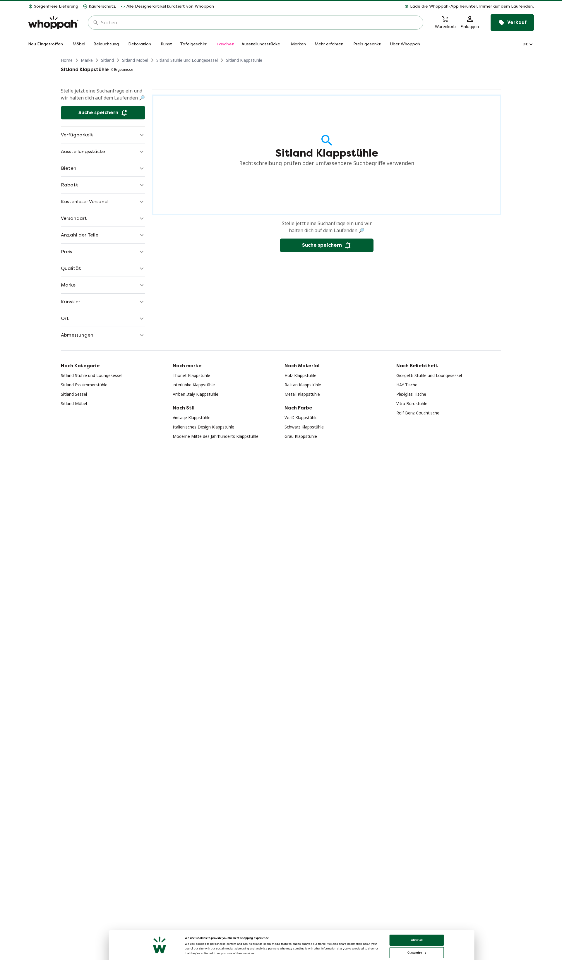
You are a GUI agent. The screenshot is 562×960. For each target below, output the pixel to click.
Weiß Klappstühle (301, 417)
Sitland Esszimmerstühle (84, 385)
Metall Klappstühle (302, 394)
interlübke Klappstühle (194, 385)
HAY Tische (406, 385)
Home (67, 60)
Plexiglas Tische (411, 394)
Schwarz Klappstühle (304, 427)
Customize (414, 952)
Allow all (417, 940)
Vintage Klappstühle (191, 417)
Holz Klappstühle (300, 375)
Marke (87, 60)
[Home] (53, 22)
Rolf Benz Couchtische (417, 413)
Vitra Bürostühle (411, 403)
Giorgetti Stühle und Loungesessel (429, 375)
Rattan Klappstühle (303, 385)
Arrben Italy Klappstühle (195, 394)
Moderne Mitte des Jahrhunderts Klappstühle (215, 436)
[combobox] (259, 22)
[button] (376, 6)
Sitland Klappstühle (244, 60)
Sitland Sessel (74, 394)
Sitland (107, 60)
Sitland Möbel (135, 60)
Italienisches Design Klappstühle (203, 427)
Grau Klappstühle (301, 436)
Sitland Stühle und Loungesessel (187, 60)
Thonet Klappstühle (191, 375)
